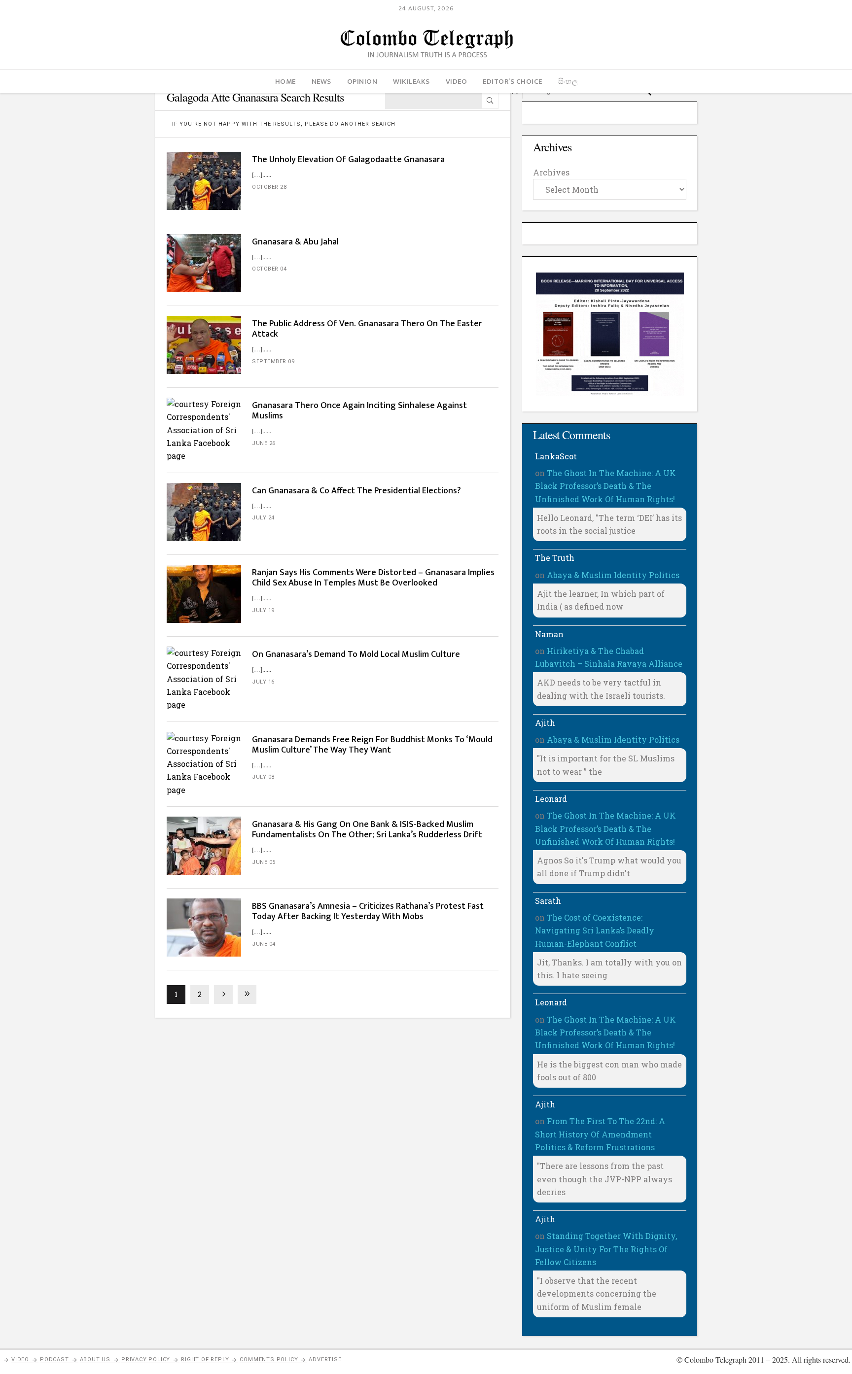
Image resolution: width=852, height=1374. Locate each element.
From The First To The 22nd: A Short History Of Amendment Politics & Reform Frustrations (600, 1134)
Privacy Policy (145, 1359)
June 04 (264, 944)
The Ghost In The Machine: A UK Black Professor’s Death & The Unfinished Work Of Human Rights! (605, 486)
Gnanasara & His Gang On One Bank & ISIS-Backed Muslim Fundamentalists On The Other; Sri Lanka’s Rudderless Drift (367, 829)
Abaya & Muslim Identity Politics (613, 575)
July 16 (263, 682)
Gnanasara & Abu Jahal (295, 242)
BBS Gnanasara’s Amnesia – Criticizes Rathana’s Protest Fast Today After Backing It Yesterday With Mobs (368, 911)
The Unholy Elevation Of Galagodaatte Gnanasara (348, 159)
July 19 (263, 610)
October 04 (269, 269)
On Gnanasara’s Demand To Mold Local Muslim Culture (356, 654)
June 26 (264, 443)
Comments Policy (269, 1359)
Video (20, 1359)
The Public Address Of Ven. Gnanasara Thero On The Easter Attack (367, 329)
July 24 (263, 518)
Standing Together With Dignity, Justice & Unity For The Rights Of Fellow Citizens (606, 1249)
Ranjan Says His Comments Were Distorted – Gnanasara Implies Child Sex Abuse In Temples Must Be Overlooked (373, 577)
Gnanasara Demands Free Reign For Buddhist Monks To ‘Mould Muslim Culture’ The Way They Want (372, 744)
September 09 (273, 361)
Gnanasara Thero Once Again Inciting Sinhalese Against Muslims (359, 410)
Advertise (325, 1359)
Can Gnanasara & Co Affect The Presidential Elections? (356, 490)
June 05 (264, 862)
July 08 (263, 777)
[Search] (490, 100)
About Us (95, 1359)
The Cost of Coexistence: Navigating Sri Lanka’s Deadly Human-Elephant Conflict (594, 930)
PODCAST (54, 1359)
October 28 (269, 187)
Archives (551, 172)
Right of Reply (205, 1359)
